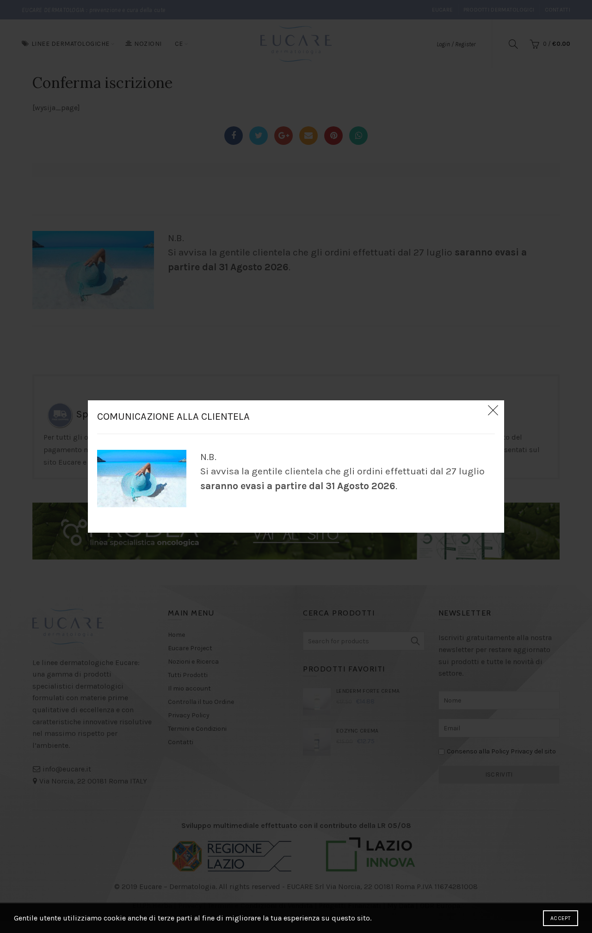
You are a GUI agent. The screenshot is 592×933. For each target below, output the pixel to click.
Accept (560, 918)
